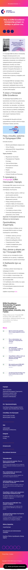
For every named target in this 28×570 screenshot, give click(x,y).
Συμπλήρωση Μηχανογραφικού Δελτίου (13, 407)
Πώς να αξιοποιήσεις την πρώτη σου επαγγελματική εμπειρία (15, 340)
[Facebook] (3, 547)
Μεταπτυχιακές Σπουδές (9, 417)
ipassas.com (13, 563)
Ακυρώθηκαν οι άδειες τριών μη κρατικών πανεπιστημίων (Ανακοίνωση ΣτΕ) (17, 357)
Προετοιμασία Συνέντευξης (9, 394)
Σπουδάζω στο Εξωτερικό (10, 413)
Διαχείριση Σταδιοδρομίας (9, 396)
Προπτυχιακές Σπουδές (9, 415)
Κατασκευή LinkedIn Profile (10, 393)
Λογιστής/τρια (7, 527)
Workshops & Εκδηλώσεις (9, 429)
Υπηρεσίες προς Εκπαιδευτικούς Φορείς (13, 408)
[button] (25, 11)
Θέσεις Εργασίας (7, 389)
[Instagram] (11, 547)
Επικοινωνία (7, 446)
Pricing (4, 438)
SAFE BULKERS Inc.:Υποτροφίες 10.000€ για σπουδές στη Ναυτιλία (16, 349)
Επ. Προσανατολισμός (10, 404)
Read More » (11, 333)
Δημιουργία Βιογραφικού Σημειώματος (12, 391)
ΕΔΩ (16, 291)
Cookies (11, 554)
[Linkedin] (7, 547)
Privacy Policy (5, 554)
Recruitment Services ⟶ (14, 3)
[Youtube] (18, 547)
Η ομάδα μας (6, 436)
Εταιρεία (5, 433)
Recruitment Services (9, 452)
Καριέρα (5, 387)
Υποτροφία (8, 179)
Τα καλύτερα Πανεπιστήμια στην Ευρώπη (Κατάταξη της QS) (17, 373)
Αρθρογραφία (6, 428)
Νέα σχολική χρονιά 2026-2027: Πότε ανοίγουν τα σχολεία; (16, 365)
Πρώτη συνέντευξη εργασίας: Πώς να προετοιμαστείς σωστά (17, 331)
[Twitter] (15, 547)
